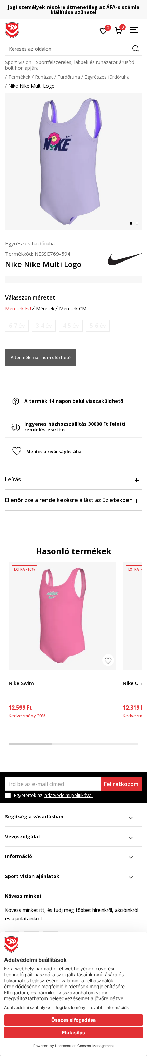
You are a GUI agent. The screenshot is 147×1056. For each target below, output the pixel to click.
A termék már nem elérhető (41, 357)
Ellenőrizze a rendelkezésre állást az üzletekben (69, 500)
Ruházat (44, 77)
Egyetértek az (53, 795)
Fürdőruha (68, 77)
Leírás (13, 479)
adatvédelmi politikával (68, 795)
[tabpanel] (73, 161)
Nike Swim (21, 682)
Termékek (19, 77)
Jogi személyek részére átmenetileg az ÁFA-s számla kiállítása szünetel (73, 9)
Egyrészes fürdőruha (107, 77)
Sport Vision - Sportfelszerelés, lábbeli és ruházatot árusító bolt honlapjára (69, 65)
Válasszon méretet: (31, 297)
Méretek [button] (45, 308)
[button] (73, 49)
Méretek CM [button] (72, 308)
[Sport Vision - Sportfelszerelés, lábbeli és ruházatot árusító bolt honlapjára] (12, 30)
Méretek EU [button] (18, 308)
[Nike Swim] (62, 616)
